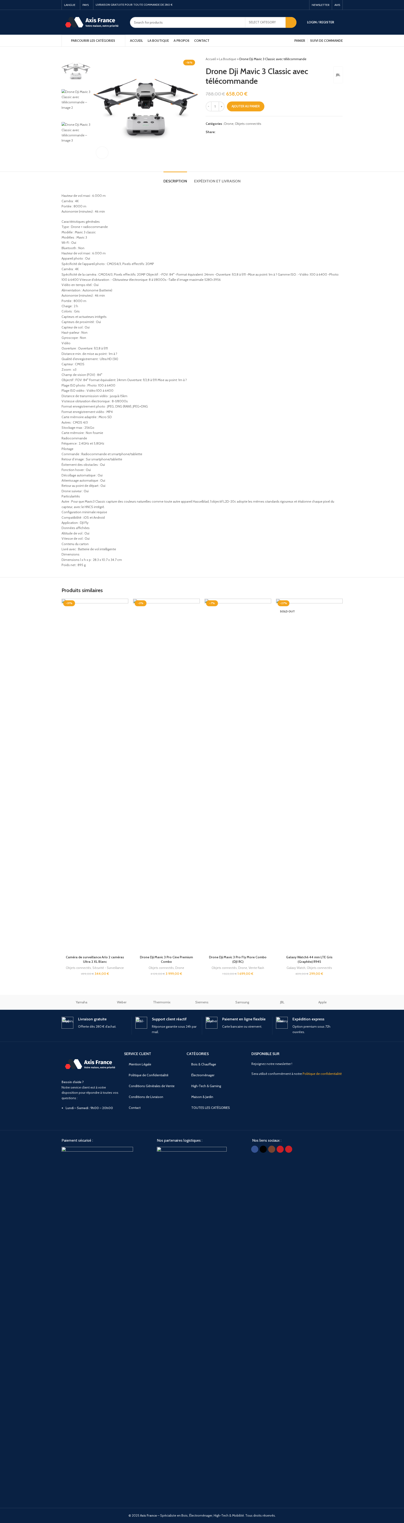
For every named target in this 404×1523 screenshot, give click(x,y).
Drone (228, 124)
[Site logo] (92, 22)
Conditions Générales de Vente (152, 1086)
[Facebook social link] (281, 5)
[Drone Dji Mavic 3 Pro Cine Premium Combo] (166, 776)
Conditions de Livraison (146, 1097)
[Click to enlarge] (102, 153)
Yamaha (81, 1002)
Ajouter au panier (246, 106)
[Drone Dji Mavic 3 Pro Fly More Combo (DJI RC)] (237, 776)
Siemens (201, 1002)
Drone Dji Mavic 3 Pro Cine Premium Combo (166, 959)
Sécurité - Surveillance (108, 968)
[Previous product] (328, 59)
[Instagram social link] (293, 5)
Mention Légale (140, 1064)
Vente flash (256, 968)
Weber (121, 1002)
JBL (338, 75)
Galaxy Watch (296, 968)
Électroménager (202, 1075)
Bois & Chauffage (203, 1064)
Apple (322, 1002)
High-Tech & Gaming (206, 1086)
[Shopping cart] (341, 22)
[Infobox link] (95, 1023)
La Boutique (227, 59)
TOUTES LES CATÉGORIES (210, 1108)
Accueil (211, 59)
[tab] (175, 179)
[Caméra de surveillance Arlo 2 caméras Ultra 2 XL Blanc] (95, 776)
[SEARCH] (291, 22)
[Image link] (97, 1323)
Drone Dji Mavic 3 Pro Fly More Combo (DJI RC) (238, 959)
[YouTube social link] (298, 5)
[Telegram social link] (241, 132)
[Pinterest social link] (304, 5)
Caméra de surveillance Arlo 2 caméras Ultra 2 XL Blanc (95, 959)
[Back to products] (334, 59)
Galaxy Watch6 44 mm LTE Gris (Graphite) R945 (309, 959)
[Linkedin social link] (235, 132)
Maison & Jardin (202, 1097)
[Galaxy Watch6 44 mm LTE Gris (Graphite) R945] (309, 776)
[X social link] (287, 5)
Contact (135, 1108)
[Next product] (340, 59)
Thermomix (162, 1002)
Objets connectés (248, 124)
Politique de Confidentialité (148, 1075)
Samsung (242, 1002)
